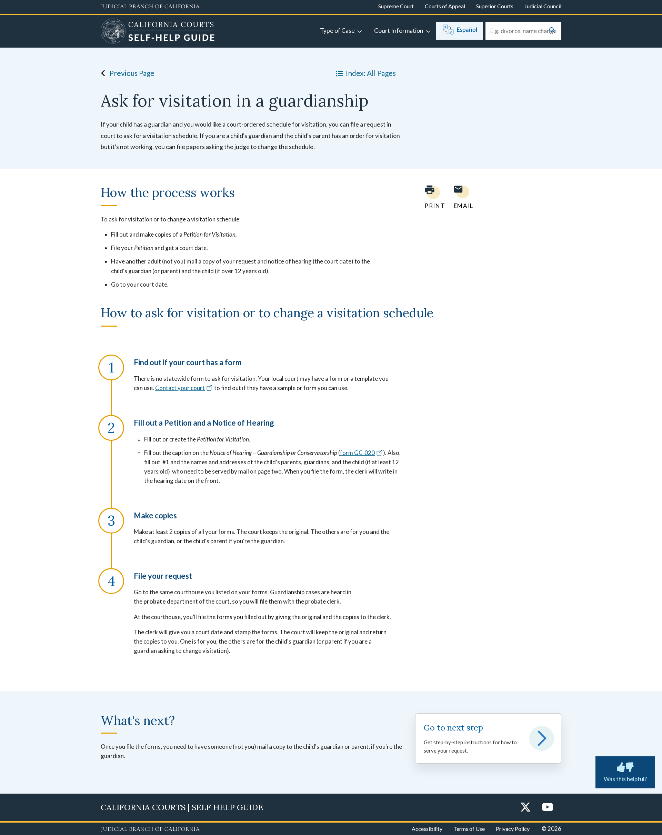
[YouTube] (547, 808)
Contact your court (180, 387)
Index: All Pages (371, 73)
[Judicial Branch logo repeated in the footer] (150, 829)
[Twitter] (525, 808)
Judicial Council (542, 6)
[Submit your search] (552, 31)
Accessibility (427, 828)
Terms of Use (469, 828)
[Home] (158, 32)
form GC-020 (357, 452)
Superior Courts (494, 6)
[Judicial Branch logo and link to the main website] (150, 6)
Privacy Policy (513, 828)
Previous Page (131, 73)
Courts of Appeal (445, 6)
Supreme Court (396, 6)
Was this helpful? (625, 779)
